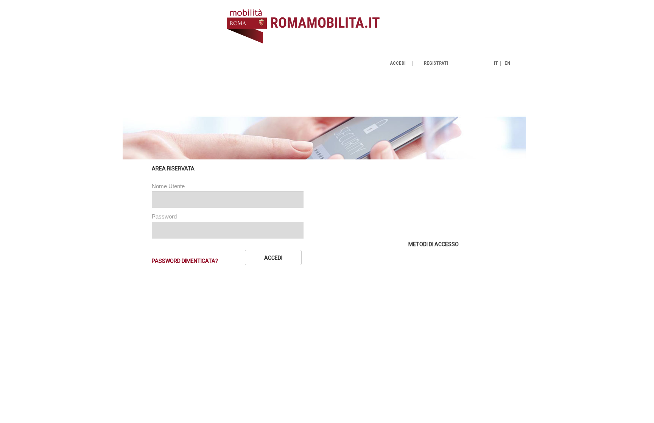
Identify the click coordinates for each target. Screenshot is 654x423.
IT (496, 63)
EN (507, 63)
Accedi (397, 63)
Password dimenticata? (185, 261)
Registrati (436, 63)
